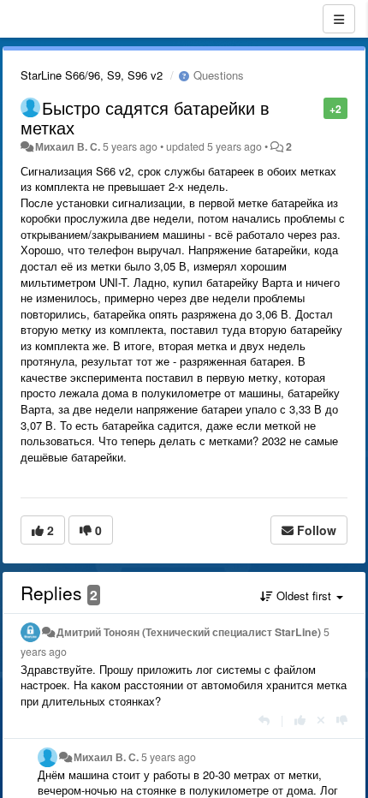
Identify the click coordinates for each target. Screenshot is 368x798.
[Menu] (339, 18)
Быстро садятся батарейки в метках (145, 117)
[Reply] (264, 720)
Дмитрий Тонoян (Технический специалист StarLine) (188, 632)
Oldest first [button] (304, 595)
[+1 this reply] (300, 720)
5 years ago (168, 757)
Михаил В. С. (67, 146)
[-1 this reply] (341, 720)
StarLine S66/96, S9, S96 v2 (92, 75)
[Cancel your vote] (321, 720)
